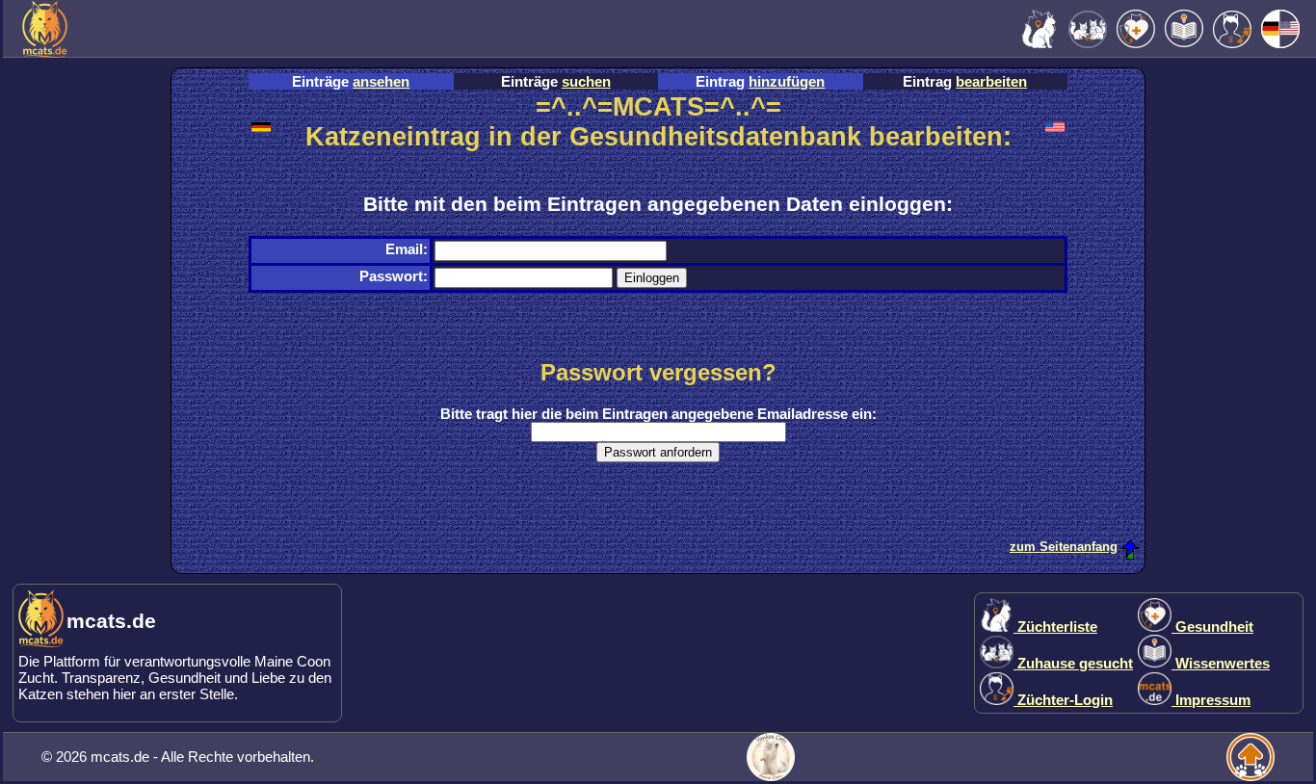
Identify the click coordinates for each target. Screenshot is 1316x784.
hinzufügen (787, 81)
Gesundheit (1212, 626)
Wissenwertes (1220, 663)
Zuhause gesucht (1073, 663)
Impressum (1210, 700)
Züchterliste (1055, 626)
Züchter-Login (1063, 700)
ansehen (381, 81)
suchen (586, 81)
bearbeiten (991, 81)
